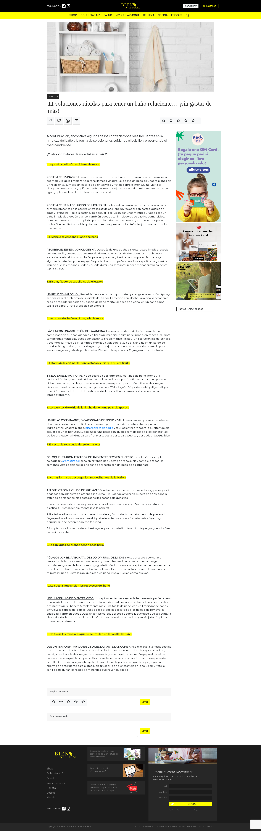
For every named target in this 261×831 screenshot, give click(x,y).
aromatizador (71, 460)
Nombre (162, 792)
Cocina (163, 15)
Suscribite (191, 6)
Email (164, 786)
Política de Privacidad (144, 826)
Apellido (163, 798)
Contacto (210, 826)
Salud (108, 15)
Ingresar (211, 6)
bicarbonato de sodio (99, 427)
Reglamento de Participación (191, 826)
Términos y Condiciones (167, 826)
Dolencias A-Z (90, 15)
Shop (73, 15)
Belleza (148, 15)
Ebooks (176, 15)
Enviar (145, 702)
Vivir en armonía (127, 15)
